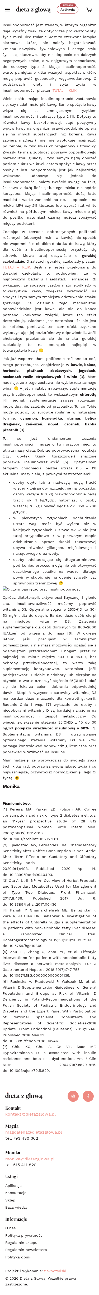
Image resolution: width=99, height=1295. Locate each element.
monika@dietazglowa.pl (30, 1158)
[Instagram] (73, 1096)
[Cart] (89, 9)
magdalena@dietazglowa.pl (33, 1132)
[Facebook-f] (88, 1096)
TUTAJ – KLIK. (65, 90)
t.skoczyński (55, 1271)
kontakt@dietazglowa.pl (30, 1114)
